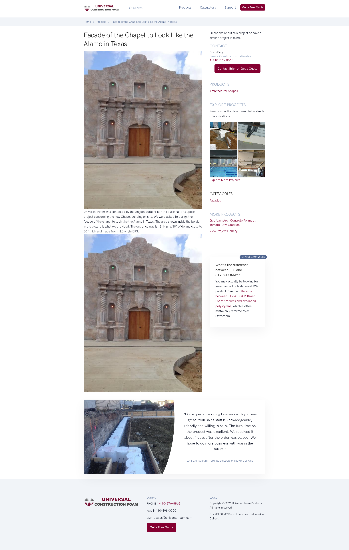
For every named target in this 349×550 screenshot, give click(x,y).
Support (230, 7)
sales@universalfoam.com (174, 517)
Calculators (208, 7)
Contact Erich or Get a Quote (237, 68)
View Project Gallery (223, 231)
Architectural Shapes (224, 91)
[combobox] (154, 8)
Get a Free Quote (252, 7)
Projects (101, 21)
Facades (215, 200)
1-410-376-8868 (221, 60)
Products (185, 7)
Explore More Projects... (226, 180)
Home (87, 21)
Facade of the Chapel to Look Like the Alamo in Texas (144, 21)
